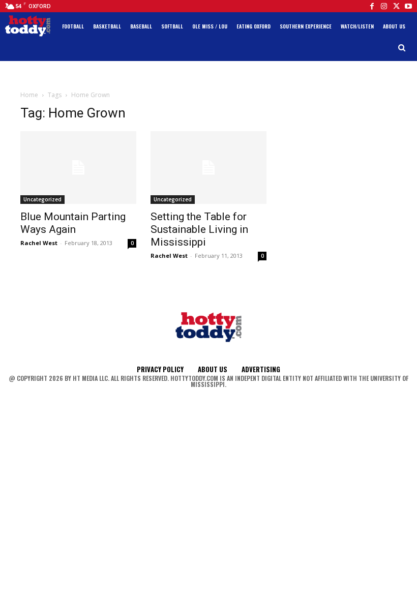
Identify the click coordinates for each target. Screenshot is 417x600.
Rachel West (38, 243)
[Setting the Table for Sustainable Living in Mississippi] (208, 167)
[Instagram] (384, 6)
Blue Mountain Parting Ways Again (73, 223)
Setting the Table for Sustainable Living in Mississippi (199, 229)
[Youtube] (408, 6)
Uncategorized (42, 199)
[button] (402, 48)
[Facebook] (371, 6)
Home (29, 95)
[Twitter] (396, 6)
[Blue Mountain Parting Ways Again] (78, 167)
